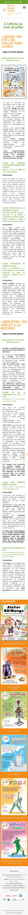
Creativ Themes (17, 912)
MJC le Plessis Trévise (11, 8)
